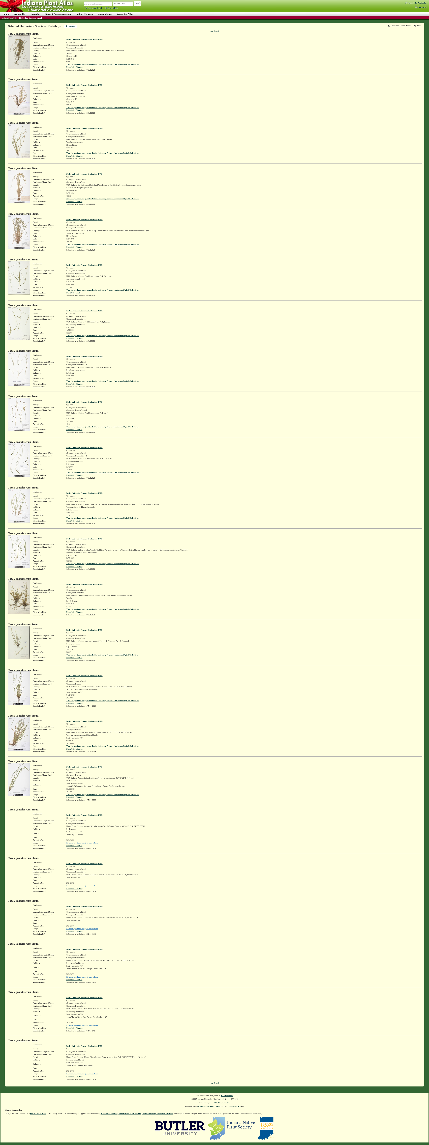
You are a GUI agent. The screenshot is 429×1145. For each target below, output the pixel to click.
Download (71, 26)
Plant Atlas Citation (74, 67)
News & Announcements (58, 14)
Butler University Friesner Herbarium (157, 1113)
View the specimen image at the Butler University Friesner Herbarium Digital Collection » (102, 64)
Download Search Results (401, 26)
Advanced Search (95, 8)
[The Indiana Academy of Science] (265, 1128)
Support (416, 3)
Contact (421, 7)
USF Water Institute (222, 1103)
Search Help (113, 8)
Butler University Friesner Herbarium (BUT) (84, 39)
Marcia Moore (227, 1096)
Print (419, 26)
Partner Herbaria (84, 14)
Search (35, 14)
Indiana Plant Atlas (9, 18)
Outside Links (105, 14)
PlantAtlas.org (235, 1106)
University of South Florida (209, 1106)
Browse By (19, 14)
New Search (214, 31)
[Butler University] (180, 1128)
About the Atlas (125, 14)
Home (6, 14)
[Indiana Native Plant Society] (231, 1128)
